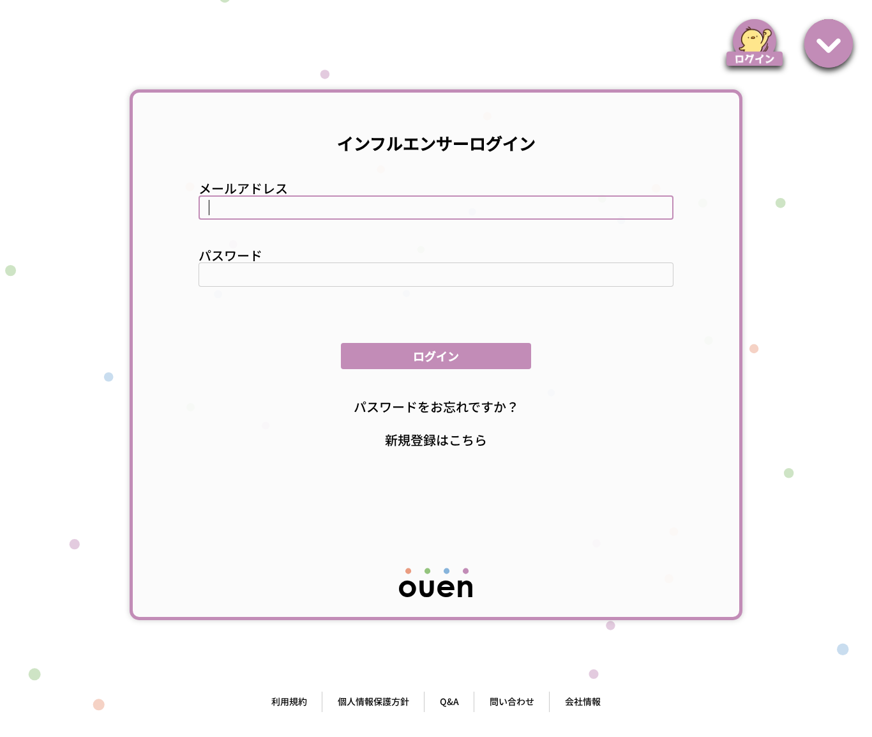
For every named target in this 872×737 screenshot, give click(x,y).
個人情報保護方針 (373, 701)
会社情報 (583, 701)
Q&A (449, 701)
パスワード (230, 255)
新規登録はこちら (436, 439)
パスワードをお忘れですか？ (436, 406)
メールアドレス (243, 188)
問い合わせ (512, 701)
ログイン (436, 355)
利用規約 (289, 701)
